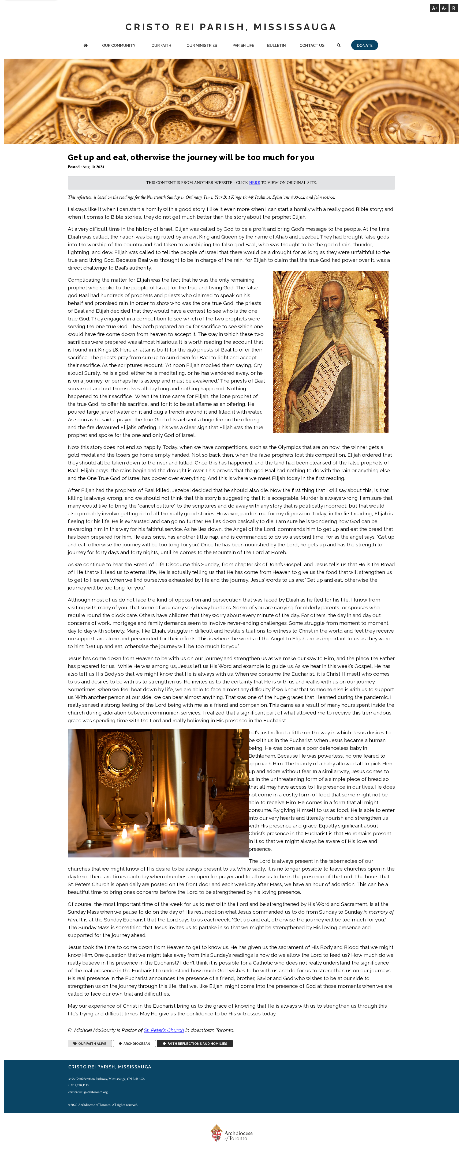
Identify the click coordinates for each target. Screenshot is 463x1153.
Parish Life (243, 45)
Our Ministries (201, 45)
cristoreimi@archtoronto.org (88, 1092)
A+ (434, 8)
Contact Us (312, 45)
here (254, 183)
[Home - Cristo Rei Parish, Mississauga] (86, 46)
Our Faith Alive (91, 1043)
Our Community (118, 45)
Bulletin (276, 45)
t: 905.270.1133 (78, 1085)
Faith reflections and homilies (196, 1043)
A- (444, 8)
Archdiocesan (136, 1043)
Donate (364, 45)
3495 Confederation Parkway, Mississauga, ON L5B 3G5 (106, 1079)
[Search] (338, 46)
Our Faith (161, 45)
